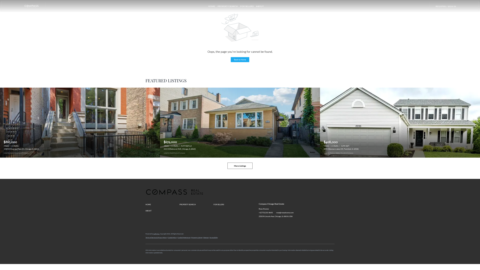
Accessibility (214, 237)
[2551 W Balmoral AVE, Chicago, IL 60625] (240, 123)
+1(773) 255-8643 (266, 213)
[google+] (290, 222)
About (260, 6)
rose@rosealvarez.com (285, 213)
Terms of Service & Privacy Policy (156, 237)
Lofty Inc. (157, 234)
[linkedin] (266, 222)
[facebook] (260, 222)
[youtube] (286, 222)
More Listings (240, 166)
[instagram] (280, 222)
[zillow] (276, 222)
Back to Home (240, 59)
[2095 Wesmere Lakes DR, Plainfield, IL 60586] (400, 123)
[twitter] (270, 222)
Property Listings (196, 237)
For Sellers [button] (247, 6)
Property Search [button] (228, 6)
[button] (31, 6)
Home (211, 6)
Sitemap (206, 237)
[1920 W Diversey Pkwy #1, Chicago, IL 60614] (80, 123)
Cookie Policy (172, 237)
